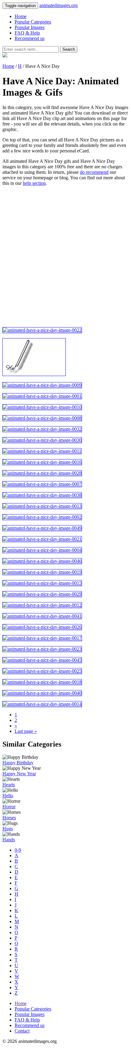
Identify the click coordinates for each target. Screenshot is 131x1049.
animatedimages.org (58, 5)
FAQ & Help (27, 32)
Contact (22, 1030)
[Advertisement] (65, 256)
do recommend (94, 172)
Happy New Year (19, 773)
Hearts (8, 784)
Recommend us (29, 38)
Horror (9, 806)
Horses (9, 817)
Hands (8, 839)
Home (21, 16)
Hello (7, 795)
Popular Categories (33, 21)
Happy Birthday (18, 762)
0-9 (18, 850)
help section (34, 183)
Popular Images (29, 27)
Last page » (26, 731)
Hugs (7, 828)
